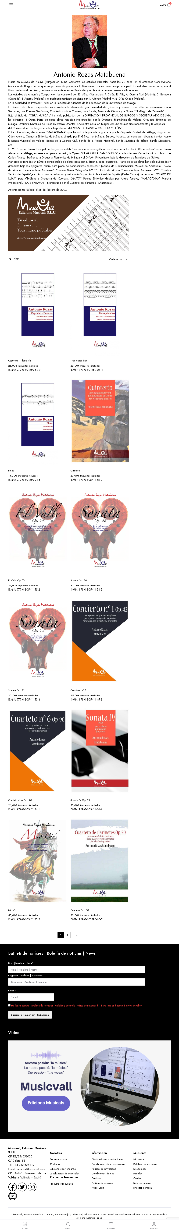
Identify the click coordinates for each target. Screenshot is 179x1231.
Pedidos (138, 1173)
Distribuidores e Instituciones (107, 1159)
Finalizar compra (142, 1188)
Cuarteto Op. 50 (79, 910)
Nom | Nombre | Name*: (21, 963)
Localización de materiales (65, 1173)
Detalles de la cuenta (145, 1164)
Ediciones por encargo (63, 1169)
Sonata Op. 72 (16, 690)
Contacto (55, 1164)
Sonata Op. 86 (78, 580)
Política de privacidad (104, 1169)
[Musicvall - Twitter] (22, 1187)
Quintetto (75, 471)
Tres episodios (78, 361)
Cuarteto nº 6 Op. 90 (20, 800)
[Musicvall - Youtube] (12, 1196)
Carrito (137, 1178)
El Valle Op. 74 (16, 580)
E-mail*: (12, 990)
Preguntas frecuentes (61, 1184)
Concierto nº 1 (78, 690)
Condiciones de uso (103, 1173)
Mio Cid (12, 910)
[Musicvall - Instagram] (32, 1187)
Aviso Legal (98, 1188)
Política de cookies (102, 1183)
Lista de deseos (142, 1183)
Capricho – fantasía (19, 361)
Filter (16, 259)
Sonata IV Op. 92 (80, 800)
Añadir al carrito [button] (64, 279)
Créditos (96, 1178)
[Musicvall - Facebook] (12, 1187)
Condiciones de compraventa (108, 1164)
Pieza (11, 471)
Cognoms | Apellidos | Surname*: (25, 975)
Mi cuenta (138, 1159)
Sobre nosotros (58, 1159)
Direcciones (140, 1169)
